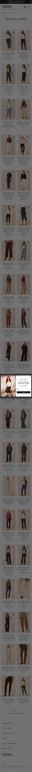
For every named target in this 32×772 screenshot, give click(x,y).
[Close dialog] (30, 376)
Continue (23, 392)
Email (17, 388)
